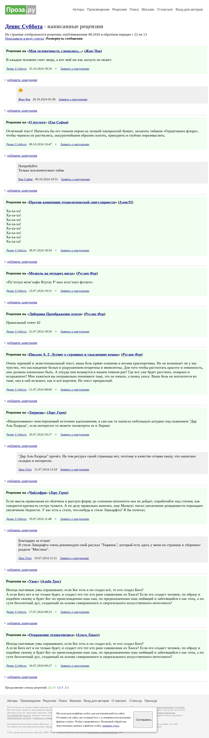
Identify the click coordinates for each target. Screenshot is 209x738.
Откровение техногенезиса (51, 635)
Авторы (78, 9)
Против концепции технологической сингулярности (72, 202)
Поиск (134, 9)
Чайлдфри (37, 493)
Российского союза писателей (102, 732)
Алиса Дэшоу (87, 635)
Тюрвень (36, 412)
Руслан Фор (87, 273)
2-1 (67, 687)
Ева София (58, 122)
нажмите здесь (110, 725)
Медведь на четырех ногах (51, 273)
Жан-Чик (93, 51)
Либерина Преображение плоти (55, 314)
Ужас (33, 581)
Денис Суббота (24, 26)
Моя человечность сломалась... (55, 51)
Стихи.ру (135, 700)
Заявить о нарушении (74, 68)
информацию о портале (19, 718)
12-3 (60, 687)
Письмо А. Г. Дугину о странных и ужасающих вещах (73, 354)
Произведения (98, 9)
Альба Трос (51, 581)
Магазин (148, 9)
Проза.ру (151, 700)
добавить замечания (22, 80)
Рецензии (119, 9)
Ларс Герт (56, 412)
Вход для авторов (189, 9)
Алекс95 (125, 202)
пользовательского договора (170, 707)
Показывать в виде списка (24, 38)
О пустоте (37, 122)
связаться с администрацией (48, 718)
